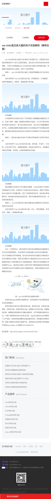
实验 (41, 446)
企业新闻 (9, 38)
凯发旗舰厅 (6, 4)
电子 (36, 446)
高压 (24, 446)
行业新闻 (25, 38)
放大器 (30, 446)
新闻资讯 (18, 28)
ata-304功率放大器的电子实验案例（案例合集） (25, 342)
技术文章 (41, 38)
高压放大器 (34, 452)
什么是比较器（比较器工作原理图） (21, 346)
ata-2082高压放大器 (22, 452)
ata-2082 (18, 446)
